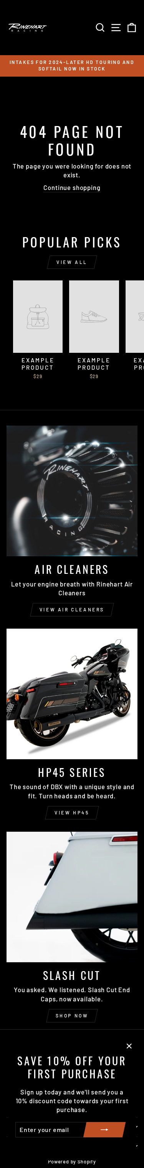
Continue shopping (71, 187)
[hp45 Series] (72, 694)
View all (72, 262)
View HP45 (72, 812)
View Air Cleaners (72, 609)
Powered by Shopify (72, 1161)
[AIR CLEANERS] (72, 491)
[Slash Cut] (72, 897)
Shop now (72, 1015)
